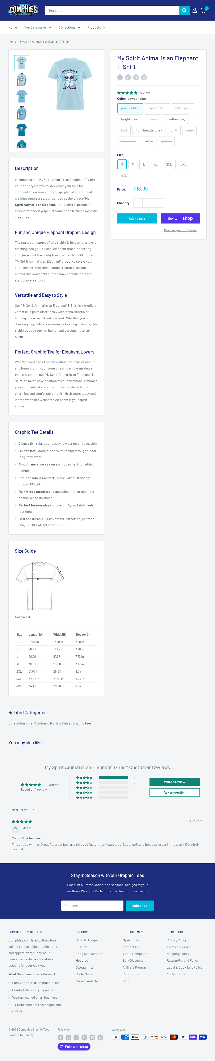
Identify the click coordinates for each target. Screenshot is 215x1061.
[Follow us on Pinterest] (84, 1037)
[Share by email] (144, 77)
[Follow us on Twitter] (68, 1037)
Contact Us (131, 947)
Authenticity (176, 974)
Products (94, 27)
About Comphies (135, 954)
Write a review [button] (174, 782)
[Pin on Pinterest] (128, 77)
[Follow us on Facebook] (60, 1037)
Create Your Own (88, 981)
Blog (126, 981)
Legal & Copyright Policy (184, 967)
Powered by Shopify (21, 1035)
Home (12, 27)
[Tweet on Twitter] (136, 77)
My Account (131, 940)
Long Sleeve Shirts (90, 954)
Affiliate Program (135, 967)
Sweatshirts (85, 967)
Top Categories (35, 27)
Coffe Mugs (84, 974)
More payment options (180, 230)
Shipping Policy (178, 954)
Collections (67, 27)
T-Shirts (56, 723)
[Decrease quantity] (138, 203)
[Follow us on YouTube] (92, 1037)
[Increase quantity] (160, 203)
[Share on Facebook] (120, 77)
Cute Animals (18, 723)
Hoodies (82, 960)
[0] (203, 10)
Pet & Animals (39, 723)
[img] (22, 821)
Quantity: (124, 203)
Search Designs (87, 940)
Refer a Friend (133, 974)
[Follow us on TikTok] (100, 1037)
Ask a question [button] (175, 792)
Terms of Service (179, 947)
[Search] (184, 10)
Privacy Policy (176, 940)
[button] (127, 93)
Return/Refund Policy (182, 960)
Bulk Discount (133, 960)
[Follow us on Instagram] (76, 1037)
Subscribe (139, 905)
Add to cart (137, 218)
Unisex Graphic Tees (77, 723)
